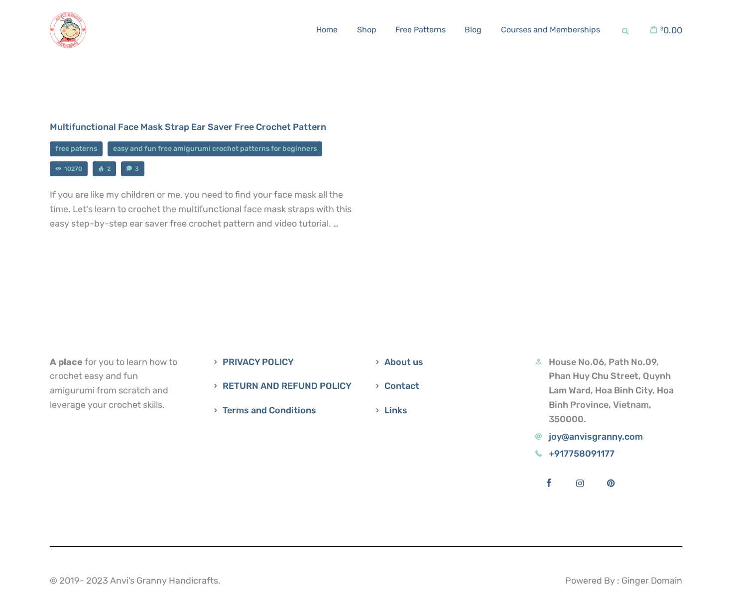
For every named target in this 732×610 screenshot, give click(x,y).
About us (403, 362)
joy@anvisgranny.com (596, 436)
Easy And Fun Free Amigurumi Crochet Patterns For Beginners (215, 148)
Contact (401, 385)
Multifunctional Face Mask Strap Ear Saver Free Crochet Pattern (188, 127)
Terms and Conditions (269, 410)
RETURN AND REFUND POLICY (287, 385)
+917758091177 (581, 453)
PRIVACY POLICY (258, 362)
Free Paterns (76, 148)
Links (395, 410)
